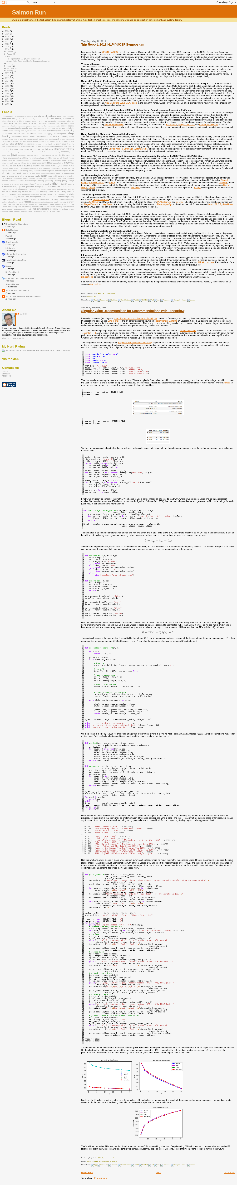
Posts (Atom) (100, 1178)
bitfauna (15, 121)
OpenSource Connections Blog (19, 278)
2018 (7, 49)
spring (54, 199)
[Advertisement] (119, 33)
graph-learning (21, 146)
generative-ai (29, 144)
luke (3, 166)
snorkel (49, 197)
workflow (38, 211)
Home (158, 1172)
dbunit (40, 134)
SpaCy (112, 182)
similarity (70, 194)
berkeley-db (59, 119)
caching (44, 121)
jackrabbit (65, 152)
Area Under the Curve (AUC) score (121, 103)
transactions (33, 204)
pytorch (64, 184)
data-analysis (41, 131)
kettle (10, 160)
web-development (41, 209)
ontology (59, 173)
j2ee (45, 152)
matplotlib (59, 166)
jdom (72, 155)
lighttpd (23, 163)
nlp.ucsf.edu (87, 277)
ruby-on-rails (23, 192)
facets (46, 141)
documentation (7, 139)
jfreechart (15, 158)
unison (4, 207)
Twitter (5, 372)
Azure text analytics (208, 124)
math (53, 166)
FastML (8, 236)
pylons (31, 184)
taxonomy (70, 202)
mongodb (46, 168)
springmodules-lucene (10, 202)
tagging (56, 202)
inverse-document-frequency (12, 152)
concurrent (6, 128)
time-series (24, 204)
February (11, 68)
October (10, 52)
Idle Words (10, 248)
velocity (59, 207)
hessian (46, 146)
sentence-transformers (30, 194)
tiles (17, 204)
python (95, 1161)
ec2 (36, 139)
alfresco (41, 116)
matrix (89, 1161)
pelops (71, 176)
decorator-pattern (60, 134)
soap (55, 197)
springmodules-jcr (67, 199)
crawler (5, 131)
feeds (58, 141)
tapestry (63, 202)
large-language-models (58, 160)
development (17, 136)
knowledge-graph (24, 160)
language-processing (40, 160)
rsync (14, 192)
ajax (35, 116)
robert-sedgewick (45, 189)
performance (7, 178)
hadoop (33, 146)
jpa (44, 158)
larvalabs (71, 160)
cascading (52, 121)
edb (46, 139)
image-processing (32, 149)
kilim (14, 160)
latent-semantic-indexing (11, 163)
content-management (46, 128)
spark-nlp (25, 199)
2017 (7, 73)
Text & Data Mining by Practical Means (23, 296)
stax (33, 202)
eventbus (34, 141)
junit (54, 158)
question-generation (26, 187)
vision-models (7, 209)
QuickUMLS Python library (220, 204)
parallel (37, 176)
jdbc (63, 155)
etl (21, 141)
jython (64, 158)
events (41, 141)
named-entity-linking (26, 171)
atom (48, 119)
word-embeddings (28, 211)
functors (63, 141)
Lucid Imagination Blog (15, 260)
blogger (28, 121)
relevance (70, 187)
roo (3, 192)
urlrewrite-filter (37, 207)
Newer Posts (87, 1172)
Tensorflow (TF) (88, 333)
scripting (61, 191)
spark (17, 199)
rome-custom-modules (65, 189)
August (10, 54)
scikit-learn (52, 192)
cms (39, 123)
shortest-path (60, 194)
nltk (8, 173)
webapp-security (68, 209)
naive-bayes (13, 171)
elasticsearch (54, 139)
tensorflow (113, 1161)
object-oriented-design (31, 173)
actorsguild (29, 116)
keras (4, 160)
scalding (43, 192)
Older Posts (229, 1172)
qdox (70, 184)
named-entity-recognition (44, 171)
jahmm (71, 152)
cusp (22, 131)
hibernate (53, 146)
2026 (7, 31)
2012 (7, 86)
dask (34, 131)
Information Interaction (15, 254)
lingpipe (41, 163)
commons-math (54, 126)
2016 (7, 76)
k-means (70, 158)
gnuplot (65, 144)
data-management (54, 131)
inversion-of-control (31, 152)
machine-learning (23, 165)
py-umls (179, 202)
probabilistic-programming (34, 181)
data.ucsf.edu (95, 284)
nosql (13, 173)
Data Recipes (11, 230)
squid (21, 202)
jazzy (57, 155)
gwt (28, 146)
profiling (58, 181)
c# (39, 121)
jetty (9, 158)
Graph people (11, 242)
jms (30, 158)
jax (53, 155)
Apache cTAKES (101, 199)
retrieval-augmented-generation (25, 189)
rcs (45, 187)
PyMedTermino (164, 202)
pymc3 (46, 184)
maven (71, 166)
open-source (69, 173)
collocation (55, 123)
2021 (7, 41)
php (45, 178)
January (10, 71)
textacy (197, 187)
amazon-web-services (65, 116)
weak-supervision (20, 209)
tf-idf (13, 204)
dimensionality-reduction (38, 136)
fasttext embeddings (113, 124)
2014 (7, 81)
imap (42, 149)
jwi (61, 158)
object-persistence (48, 173)
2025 (7, 34)
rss (10, 192)
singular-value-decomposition (29, 197)
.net (3, 116)
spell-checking (43, 199)
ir (42, 152)
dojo (15, 139)
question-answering (9, 187)
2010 (7, 91)
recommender (104, 1161)
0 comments (110, 293)
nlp (95, 296)
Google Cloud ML (186, 124)
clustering (32, 123)
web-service (55, 209)
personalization (29, 178)
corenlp (58, 128)
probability (49, 181)
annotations (6, 119)
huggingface (18, 149)
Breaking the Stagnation (16, 224)
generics (38, 144)
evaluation (27, 141)
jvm (58, 158)
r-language (39, 187)
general (90, 296)
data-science (7, 134)
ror (7, 192)
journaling (39, 158)
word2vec (135, 187)
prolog (64, 181)
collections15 (46, 123)
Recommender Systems (165, 321)
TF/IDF (92, 187)
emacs (62, 139)
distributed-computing (58, 136)
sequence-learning (47, 194)
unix (19, 207)
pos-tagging (52, 178)
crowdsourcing (14, 131)
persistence (18, 178)
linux (46, 163)
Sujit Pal (23, 314)
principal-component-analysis (13, 181)
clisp (15, 123)
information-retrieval (64, 149)
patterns (61, 176)
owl (26, 176)
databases (31, 133)
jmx (33, 158)
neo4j (71, 170)
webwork (5, 211)
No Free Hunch (12, 272)
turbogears (59, 204)
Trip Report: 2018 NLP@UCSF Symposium (112, 44)
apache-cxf (19, 119)
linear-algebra (32, 163)
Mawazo (9, 266)
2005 (7, 104)
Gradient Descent (188, 330)
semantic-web (15, 194)
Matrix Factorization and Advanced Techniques (135, 318)
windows (17, 211)
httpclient (9, 149)
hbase (40, 146)
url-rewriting (26, 207)
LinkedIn (6, 374)
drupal (20, 139)
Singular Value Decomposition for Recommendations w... (28, 61)
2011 (7, 88)
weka (11, 211)
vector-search (49, 207)
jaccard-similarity (54, 152)
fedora (52, 141)
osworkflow (19, 176)
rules (31, 192)
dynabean (31, 139)
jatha (8, 155)
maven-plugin (7, 168)
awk (52, 119)
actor (12, 116)
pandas (226, 383)
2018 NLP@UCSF (110, 52)
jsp (51, 158)
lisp (50, 163)
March (9, 66)
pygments (24, 184)
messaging (24, 168)
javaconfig (22, 155)
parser (44, 176)
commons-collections (9, 126)
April (9, 63)
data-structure (19, 134)
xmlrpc (52, 211)
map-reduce (45, 166)
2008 (7, 96)
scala (36, 191)
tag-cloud (49, 202)
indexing (49, 149)
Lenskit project (114, 321)
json (48, 158)
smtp (44, 197)
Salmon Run (29, 12)
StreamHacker (12, 284)
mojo (40, 168)
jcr (60, 155)
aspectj (42, 119)
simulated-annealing (9, 197)
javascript (37, 155)
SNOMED (94, 202)
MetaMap (223, 182)
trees (52, 204)
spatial (33, 199)
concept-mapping (67, 126)
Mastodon (6, 376)
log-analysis (57, 163)
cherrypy (70, 121)
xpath (58, 211)
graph (13, 146)
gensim (58, 144)
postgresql (62, 178)
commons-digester (25, 126)
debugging (48, 134)
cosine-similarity (68, 128)
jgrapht (22, 158)
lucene (67, 162)
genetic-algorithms (48, 144)
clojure (20, 123)
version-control (69, 207)
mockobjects (33, 168)
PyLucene (38, 184)
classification (7, 123)
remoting (5, 189)
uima (72, 204)
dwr (25, 139)
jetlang (4, 158)
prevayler (71, 178)
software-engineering (66, 197)
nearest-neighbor (61, 171)
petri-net (39, 178)
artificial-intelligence (32, 119)
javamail (30, 155)
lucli (72, 163)
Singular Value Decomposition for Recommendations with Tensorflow (132, 311)
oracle (11, 176)
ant (13, 119)
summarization (40, 202)
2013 (7, 83)
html (3, 149)
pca (66, 176)
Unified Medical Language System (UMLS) (128, 149)
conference (33, 128)
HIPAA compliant (206, 262)
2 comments (110, 1158)
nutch (19, 173)
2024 (7, 36)
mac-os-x (10, 166)
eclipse (41, 139)
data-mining (68, 130)
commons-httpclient (40, 126)
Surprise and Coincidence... (18, 290)
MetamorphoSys (165, 204)
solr (4, 199)
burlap (34, 121)
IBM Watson (171, 124)
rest (11, 189)
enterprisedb (15, 141)
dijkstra (25, 136)
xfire (44, 211)
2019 (7, 47)
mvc (72, 168)
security (5, 194)
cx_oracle (28, 131)
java (14, 154)
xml (47, 211)
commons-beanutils (67, 123)
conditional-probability (19, 128)
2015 (7, 78)
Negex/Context (91, 204)
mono (53, 168)
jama (4, 155)
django (71, 136)
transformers (44, 204)
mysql (4, 171)
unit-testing (12, 207)
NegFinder (107, 204)
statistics (27, 202)
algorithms (50, 116)
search (70, 191)
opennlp (5, 176)
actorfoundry (20, 116)
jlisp (26, 158)
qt (73, 184)
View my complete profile (13, 338)
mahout (36, 166)
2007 (7, 99)
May (9, 56)
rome (54, 189)
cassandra (62, 121)
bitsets (21, 121)
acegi (7, 116)
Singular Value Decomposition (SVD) (135, 342)
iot (40, 152)
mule (57, 168)
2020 (7, 44)
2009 (7, 94)
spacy (10, 199)
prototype (15, 184)
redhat (63, 187)
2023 (7, 39)
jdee (68, 155)
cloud (25, 123)
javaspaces (46, 155)
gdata (12, 144)
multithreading (64, 168)
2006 (7, 101)
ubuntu (66, 204)
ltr (62, 163)
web (29, 209)
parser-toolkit (52, 176)
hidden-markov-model (65, 146)
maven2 (16, 168)
